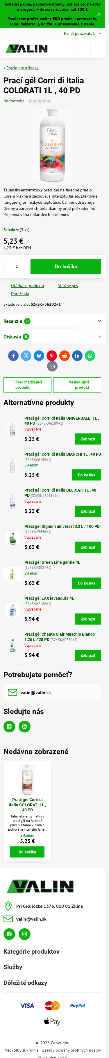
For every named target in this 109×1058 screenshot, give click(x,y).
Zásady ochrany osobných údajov (71, 1050)
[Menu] (98, 48)
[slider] (39, 101)
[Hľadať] (69, 48)
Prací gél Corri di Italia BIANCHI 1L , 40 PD (62, 454)
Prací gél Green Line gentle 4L (52, 562)
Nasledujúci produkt (79, 384)
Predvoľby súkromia (21, 1050)
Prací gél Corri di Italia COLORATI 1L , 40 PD (27, 804)
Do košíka (66, 266)
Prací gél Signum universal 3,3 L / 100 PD (62, 526)
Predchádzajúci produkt (28, 384)
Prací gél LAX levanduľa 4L (49, 598)
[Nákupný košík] (83, 48)
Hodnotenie (13, 100)
